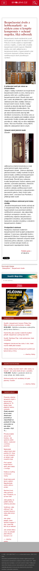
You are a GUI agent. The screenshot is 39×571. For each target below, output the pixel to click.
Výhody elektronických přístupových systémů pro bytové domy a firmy (19, 350)
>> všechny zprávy (7, 540)
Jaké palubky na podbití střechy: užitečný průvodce (9, 502)
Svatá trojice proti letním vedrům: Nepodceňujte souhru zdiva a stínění (9, 483)
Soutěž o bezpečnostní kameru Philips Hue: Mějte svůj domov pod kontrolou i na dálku (17, 324)
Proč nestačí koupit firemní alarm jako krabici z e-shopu (9, 465)
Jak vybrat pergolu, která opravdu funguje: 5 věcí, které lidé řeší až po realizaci (10, 522)
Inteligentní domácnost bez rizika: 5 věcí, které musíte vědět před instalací (18, 344)
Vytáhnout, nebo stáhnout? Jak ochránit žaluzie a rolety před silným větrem (9, 511)
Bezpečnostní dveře (18, 268)
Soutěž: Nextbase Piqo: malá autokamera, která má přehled (19, 339)
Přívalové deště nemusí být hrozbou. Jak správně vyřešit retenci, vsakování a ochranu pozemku (9, 440)
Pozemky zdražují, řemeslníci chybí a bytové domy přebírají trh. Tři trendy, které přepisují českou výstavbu (10, 403)
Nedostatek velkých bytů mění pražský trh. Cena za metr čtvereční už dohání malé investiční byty (9, 454)
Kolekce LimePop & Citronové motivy (9, 474)
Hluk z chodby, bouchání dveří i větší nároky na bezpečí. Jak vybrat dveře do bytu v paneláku (19, 370)
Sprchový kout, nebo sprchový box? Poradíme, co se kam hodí (10, 493)
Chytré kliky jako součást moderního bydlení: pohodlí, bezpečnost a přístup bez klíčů (18, 334)
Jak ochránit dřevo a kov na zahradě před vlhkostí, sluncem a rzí (9, 533)
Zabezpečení (6, 268)
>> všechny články (29, 354)
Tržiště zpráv (25, 251)
